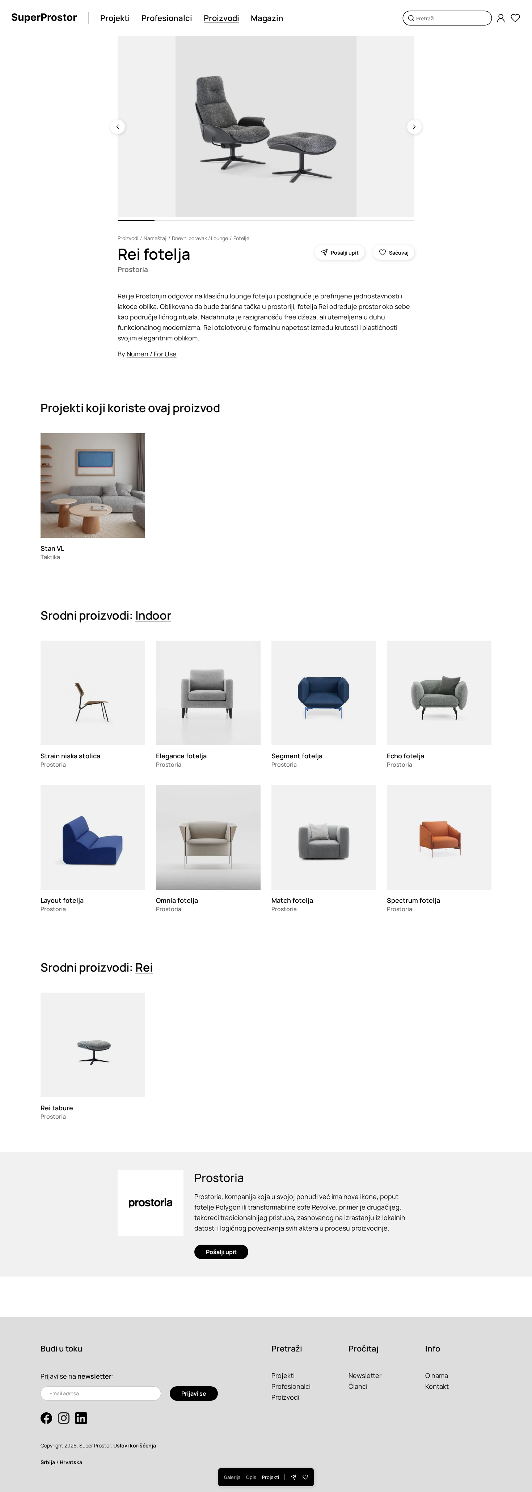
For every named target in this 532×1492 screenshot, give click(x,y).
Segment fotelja (296, 755)
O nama (436, 1375)
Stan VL (52, 548)
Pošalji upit (221, 1252)
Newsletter (365, 1375)
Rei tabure (57, 1107)
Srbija (48, 1462)
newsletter (94, 1376)
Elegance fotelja (181, 755)
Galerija (232, 1477)
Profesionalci (167, 18)
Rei (144, 967)
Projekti (115, 18)
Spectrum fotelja (413, 900)
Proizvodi (221, 18)
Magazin (267, 18)
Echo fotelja (405, 755)
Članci (358, 1386)
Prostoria (133, 269)
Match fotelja (292, 900)
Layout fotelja (62, 900)
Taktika (50, 557)
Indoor (153, 615)
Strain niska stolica (70, 755)
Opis (251, 1477)
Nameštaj (155, 238)
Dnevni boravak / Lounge (200, 238)
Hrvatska (71, 1462)
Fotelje (241, 238)
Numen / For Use (152, 353)
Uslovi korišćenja (134, 1445)
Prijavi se (193, 1393)
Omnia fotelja (177, 900)
